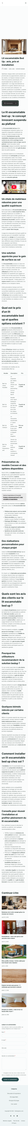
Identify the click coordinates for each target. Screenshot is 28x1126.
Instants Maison (20, 68)
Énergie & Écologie (14, 1100)
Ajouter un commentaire (8, 1056)
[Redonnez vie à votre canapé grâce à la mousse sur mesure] (14, 903)
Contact (23, 1120)
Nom (3, 1032)
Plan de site (16, 1120)
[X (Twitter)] (17, 1115)
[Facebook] (10, 1115)
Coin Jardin (14, 1104)
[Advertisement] (14, 21)
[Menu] (25, 3)
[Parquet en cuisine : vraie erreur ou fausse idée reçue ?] (14, 1000)
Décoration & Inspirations (14, 1093)
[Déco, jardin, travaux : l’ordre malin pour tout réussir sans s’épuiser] (14, 952)
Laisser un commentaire (10, 1079)
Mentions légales (7, 1120)
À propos (14, 1123)
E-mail (4, 1040)
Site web (4, 1048)
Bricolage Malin (14, 1097)
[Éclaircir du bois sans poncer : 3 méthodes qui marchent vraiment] (14, 976)
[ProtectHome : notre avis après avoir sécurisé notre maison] (14, 927)
